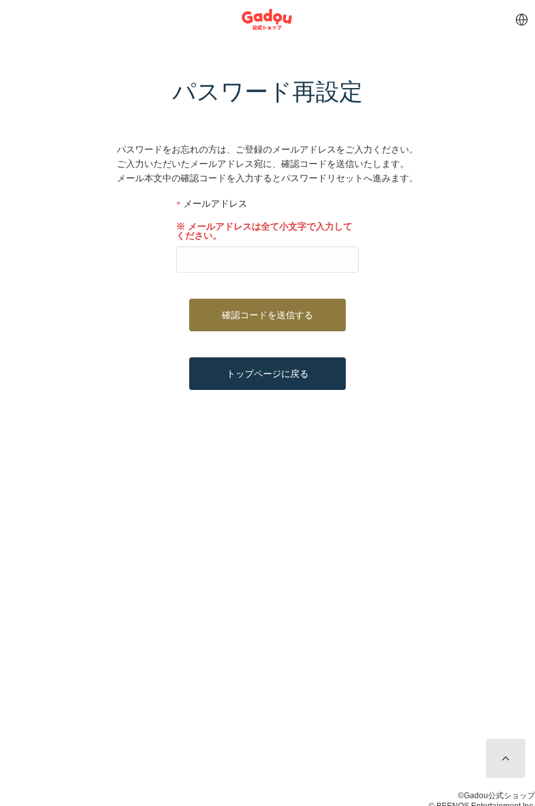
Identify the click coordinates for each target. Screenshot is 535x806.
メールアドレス (214, 204)
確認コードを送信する (267, 315)
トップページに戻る (267, 373)
